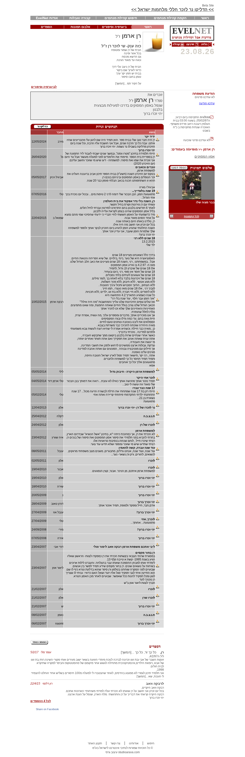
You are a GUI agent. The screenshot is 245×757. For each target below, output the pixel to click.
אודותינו (134, 743)
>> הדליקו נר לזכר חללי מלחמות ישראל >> (172, 9)
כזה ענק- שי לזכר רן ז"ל (121, 46)
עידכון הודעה (207, 103)
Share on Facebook (47, 709)
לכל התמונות (191, 216)
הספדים (46, 27)
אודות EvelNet (47, 18)
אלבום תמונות (80, 27)
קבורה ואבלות (79, 18)
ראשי (205, 18)
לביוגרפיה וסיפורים (44, 86)
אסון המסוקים (205, 156)
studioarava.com (129, 752)
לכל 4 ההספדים (40, 701)
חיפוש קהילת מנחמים (121, 18)
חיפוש (150, 743)
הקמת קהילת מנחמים (170, 18)
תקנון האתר (95, 743)
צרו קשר (115, 743)
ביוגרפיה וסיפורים (114, 27)
